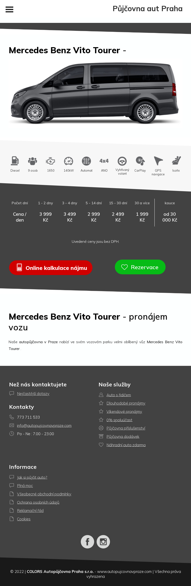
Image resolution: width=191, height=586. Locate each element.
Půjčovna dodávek (122, 436)
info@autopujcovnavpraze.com (44, 425)
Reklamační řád (30, 510)
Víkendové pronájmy (124, 411)
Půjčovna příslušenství (125, 428)
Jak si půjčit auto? (32, 477)
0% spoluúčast (119, 419)
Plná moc (25, 485)
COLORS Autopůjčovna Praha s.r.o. (60, 571)
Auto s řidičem (118, 394)
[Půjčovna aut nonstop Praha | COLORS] (87, 547)
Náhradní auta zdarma (126, 444)
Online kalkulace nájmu (55, 267)
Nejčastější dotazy (33, 393)
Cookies (24, 518)
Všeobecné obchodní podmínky (44, 493)
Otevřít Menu (9, 9)
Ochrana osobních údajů (38, 502)
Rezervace (144, 266)
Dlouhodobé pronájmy (125, 403)
